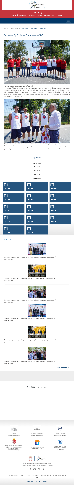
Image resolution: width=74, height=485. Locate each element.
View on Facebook (37, 413)
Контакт (60, 15)
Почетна (14, 15)
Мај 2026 (37, 174)
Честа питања (22, 15)
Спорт (18, 28)
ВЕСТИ (22, 475)
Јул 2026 (37, 167)
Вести (12, 28)
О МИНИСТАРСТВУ (12, 475)
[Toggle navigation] (68, 21)
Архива (39, 15)
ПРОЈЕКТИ (36, 475)
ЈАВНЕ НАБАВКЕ (46, 475)
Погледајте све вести (62, 367)
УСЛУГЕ (37, 477)
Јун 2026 (37, 171)
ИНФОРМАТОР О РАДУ (60, 475)
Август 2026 (37, 163)
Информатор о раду (49, 15)
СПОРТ (29, 475)
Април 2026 (37, 178)
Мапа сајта (32, 15)
